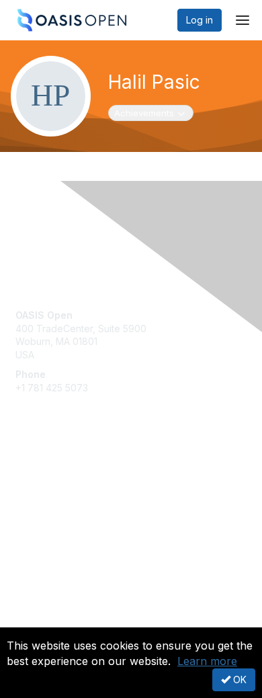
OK (238, 679)
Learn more (207, 661)
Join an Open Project (62, 488)
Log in (199, 20)
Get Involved (43, 468)
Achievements (151, 112)
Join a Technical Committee (76, 508)
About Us (35, 621)
